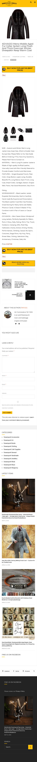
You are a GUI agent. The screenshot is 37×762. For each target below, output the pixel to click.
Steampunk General (10, 452)
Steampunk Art (8, 440)
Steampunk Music (9, 465)
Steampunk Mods (9, 462)
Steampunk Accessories (11, 437)
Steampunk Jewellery (10, 458)
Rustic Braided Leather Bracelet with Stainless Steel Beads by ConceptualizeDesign (17, 599)
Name (4, 375)
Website (4, 393)
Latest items (7, 473)
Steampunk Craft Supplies (12, 449)
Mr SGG (24, 308)
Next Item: (17, 295)
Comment (5, 355)
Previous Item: (21, 284)
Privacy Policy (20, 691)
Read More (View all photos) (20, 263)
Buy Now (13, 60)
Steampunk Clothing (19, 56)
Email (4, 384)
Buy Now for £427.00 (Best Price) (20, 69)
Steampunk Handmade (11, 455)
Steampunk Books (9, 443)
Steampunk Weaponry (11, 468)
